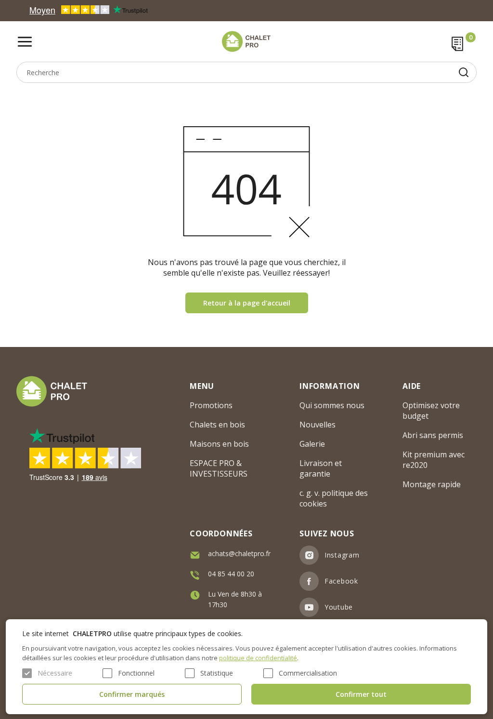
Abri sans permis (432, 435)
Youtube (338, 607)
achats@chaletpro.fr (239, 553)
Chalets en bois (217, 424)
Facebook (341, 581)
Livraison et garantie (320, 468)
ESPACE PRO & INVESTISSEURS (218, 468)
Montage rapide (431, 484)
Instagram (341, 554)
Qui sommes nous (331, 405)
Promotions (211, 405)
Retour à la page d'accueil (246, 302)
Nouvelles (317, 424)
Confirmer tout (361, 694)
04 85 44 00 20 (231, 573)
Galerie (312, 444)
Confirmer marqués (132, 694)
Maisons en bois (219, 444)
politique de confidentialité (258, 657)
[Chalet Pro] (247, 41)
